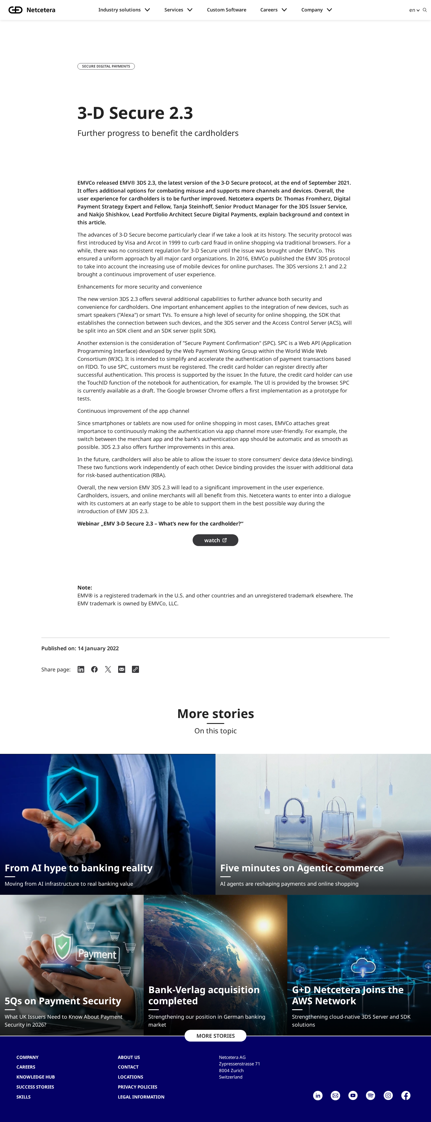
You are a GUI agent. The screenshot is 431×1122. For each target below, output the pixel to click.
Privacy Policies (137, 1087)
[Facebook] (405, 1095)
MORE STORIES (215, 1035)
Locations (130, 1077)
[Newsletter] (335, 1095)
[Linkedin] (318, 1095)
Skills (23, 1097)
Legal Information (141, 1097)
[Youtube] (353, 1095)
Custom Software (226, 10)
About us (129, 1057)
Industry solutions (120, 10)
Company (312, 10)
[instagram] (388, 1095)
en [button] (412, 9)
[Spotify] (370, 1095)
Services (173, 10)
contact (128, 1067)
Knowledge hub (35, 1077)
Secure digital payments (106, 66)
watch (212, 540)
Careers (269, 10)
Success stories (35, 1087)
